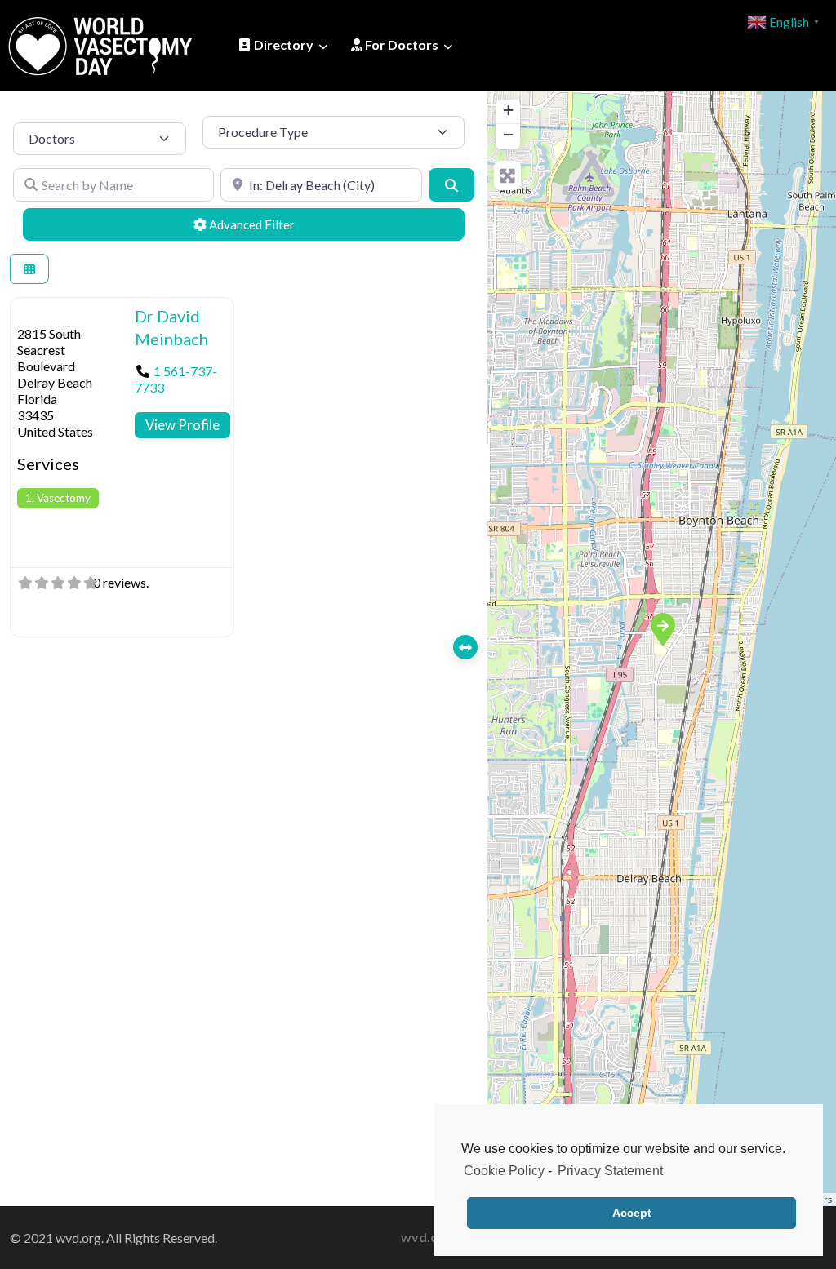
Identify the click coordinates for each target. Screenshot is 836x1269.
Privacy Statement (610, 1171)
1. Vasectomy (58, 497)
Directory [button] (282, 44)
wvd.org (426, 1237)
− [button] (508, 134)
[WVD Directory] (100, 43)
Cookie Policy (504, 1171)
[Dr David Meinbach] (662, 628)
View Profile (182, 424)
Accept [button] (631, 1212)
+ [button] (508, 110)
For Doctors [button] (400, 44)
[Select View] (29, 269)
